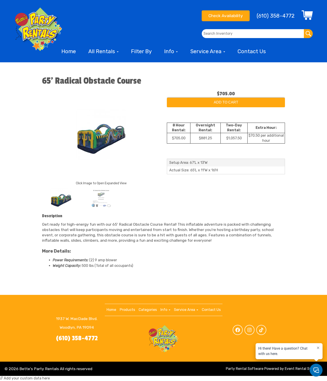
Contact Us (252, 51)
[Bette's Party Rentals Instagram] (249, 330)
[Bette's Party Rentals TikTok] (261, 330)
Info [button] (170, 51)
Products (127, 310)
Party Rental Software (244, 369)
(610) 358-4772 (77, 338)
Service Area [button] (206, 51)
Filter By (141, 51)
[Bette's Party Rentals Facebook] (238, 330)
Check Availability (225, 15)
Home (68, 51)
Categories (148, 310)
